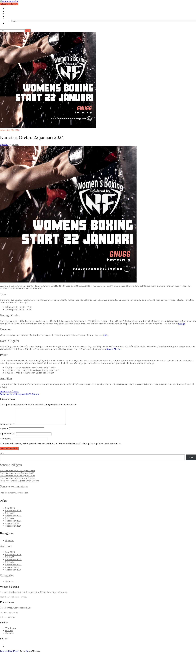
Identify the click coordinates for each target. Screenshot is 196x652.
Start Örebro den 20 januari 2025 (17, 478)
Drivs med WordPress (9, 651)
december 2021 (13, 526)
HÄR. (105, 335)
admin (15, 144)
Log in (8, 26)
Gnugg (181, 323)
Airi (27, 651)
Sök (2, 453)
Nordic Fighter (113, 349)
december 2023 (13, 520)
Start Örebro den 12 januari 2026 (17, 473)
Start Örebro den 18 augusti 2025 (17, 475)
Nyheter (9, 16)
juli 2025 (9, 513)
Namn (4, 428)
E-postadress (7, 433)
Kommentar (7, 424)
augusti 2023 (12, 523)
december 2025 (13, 510)
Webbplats (5, 438)
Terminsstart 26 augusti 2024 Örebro (19, 394)
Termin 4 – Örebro (9, 391)
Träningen (10, 14)
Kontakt (9, 23)
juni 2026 (10, 508)
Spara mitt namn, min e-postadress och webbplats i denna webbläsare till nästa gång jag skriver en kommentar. (62, 443)
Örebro (14, 21)
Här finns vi (11, 19)
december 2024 (13, 515)
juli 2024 (9, 518)
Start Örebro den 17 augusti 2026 (17, 470)
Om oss (9, 11)
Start (8, 8)
